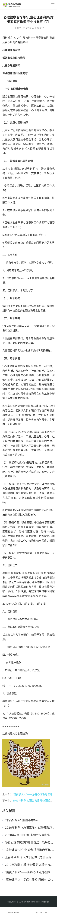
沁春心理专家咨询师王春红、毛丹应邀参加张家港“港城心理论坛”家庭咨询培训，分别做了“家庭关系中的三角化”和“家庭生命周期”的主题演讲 (30, 842)
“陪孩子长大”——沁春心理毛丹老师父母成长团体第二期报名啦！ (30, 872)
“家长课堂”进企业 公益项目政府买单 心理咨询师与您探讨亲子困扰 (30, 849)
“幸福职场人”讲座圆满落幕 (21, 820)
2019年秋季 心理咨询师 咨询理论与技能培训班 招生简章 (30, 864)
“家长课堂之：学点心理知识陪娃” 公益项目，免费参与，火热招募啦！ (30, 879)
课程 (19, 28)
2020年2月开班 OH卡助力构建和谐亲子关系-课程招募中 (30, 835)
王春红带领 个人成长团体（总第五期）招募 (30, 857)
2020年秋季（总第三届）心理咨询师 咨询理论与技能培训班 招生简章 (30, 827)
